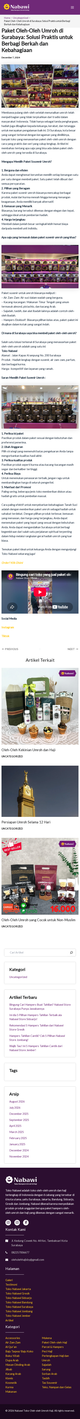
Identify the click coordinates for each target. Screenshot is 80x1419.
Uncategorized (12, 756)
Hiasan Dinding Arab (17, 1364)
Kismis (9, 1378)
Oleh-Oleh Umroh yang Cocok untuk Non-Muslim (38, 920)
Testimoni (11, 1284)
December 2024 (18, 1150)
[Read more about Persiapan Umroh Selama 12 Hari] (40, 791)
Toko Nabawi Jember (18, 1315)
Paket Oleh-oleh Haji (54, 1342)
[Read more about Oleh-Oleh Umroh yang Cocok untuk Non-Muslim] (40, 876)
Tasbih (46, 1378)
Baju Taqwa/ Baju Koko (19, 1351)
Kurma (9, 1387)
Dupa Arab (12, 1360)
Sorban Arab (49, 1373)
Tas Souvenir (49, 1382)
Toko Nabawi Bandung (19, 1302)
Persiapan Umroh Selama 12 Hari (25, 822)
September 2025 (19, 1119)
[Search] (71, 952)
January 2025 (17, 1144)
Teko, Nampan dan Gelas (56, 1387)
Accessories (12, 1338)
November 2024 (18, 1156)
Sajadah (46, 1364)
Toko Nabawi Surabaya (19, 1306)
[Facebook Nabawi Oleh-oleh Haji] (26, 1222)
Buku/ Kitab (12, 1355)
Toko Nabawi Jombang (19, 1311)
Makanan (11, 1391)
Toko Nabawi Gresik (17, 1293)
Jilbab (8, 1369)
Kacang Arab (13, 1373)
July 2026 (14, 1107)
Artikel (9, 1320)
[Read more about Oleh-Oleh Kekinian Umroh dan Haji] (40, 706)
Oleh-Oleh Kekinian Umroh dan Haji (28, 750)
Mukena (47, 1338)
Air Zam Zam (12, 1342)
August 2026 (17, 1101)
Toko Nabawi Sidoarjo (18, 1297)
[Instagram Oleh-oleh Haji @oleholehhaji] (17, 1222)
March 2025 (16, 1132)
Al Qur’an (11, 1346)
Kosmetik (11, 1382)
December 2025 (18, 1113)
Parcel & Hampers (53, 1346)
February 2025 (18, 1138)
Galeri (9, 1280)
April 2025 (15, 1125)
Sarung (46, 1369)
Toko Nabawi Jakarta (18, 1289)
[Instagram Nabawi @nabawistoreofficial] (8, 1222)
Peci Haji (47, 1351)
